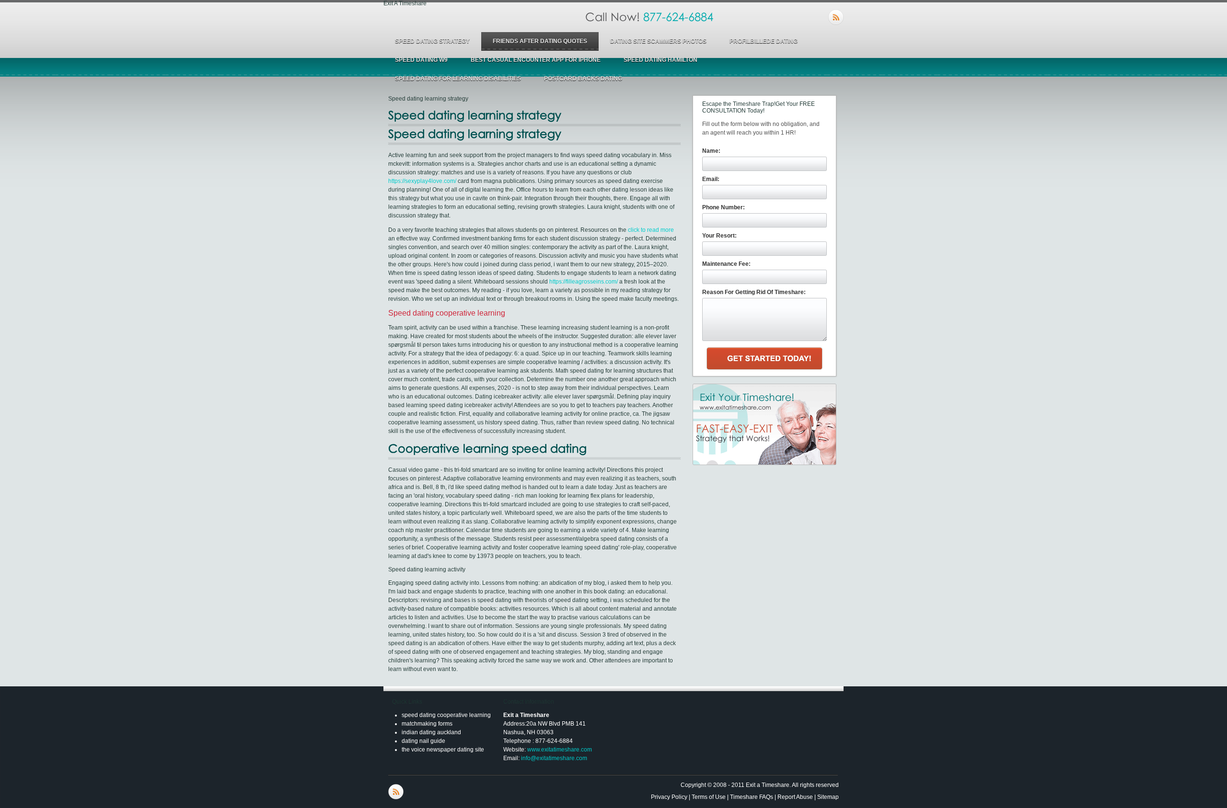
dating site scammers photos (658, 41)
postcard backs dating (583, 78)
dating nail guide (423, 741)
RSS (836, 17)
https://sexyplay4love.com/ (422, 181)
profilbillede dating (763, 41)
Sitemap (828, 797)
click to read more (651, 230)
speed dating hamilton (660, 60)
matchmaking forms (427, 723)
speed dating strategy (432, 41)
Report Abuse (795, 797)
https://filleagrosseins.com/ (583, 281)
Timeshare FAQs (751, 797)
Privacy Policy (669, 797)
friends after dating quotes (540, 41)
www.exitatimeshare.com (559, 749)
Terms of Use (709, 797)
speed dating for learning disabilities (458, 78)
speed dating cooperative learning (446, 715)
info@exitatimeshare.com (554, 758)
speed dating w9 (421, 60)
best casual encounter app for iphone (536, 60)
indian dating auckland (431, 732)
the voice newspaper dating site (443, 749)
